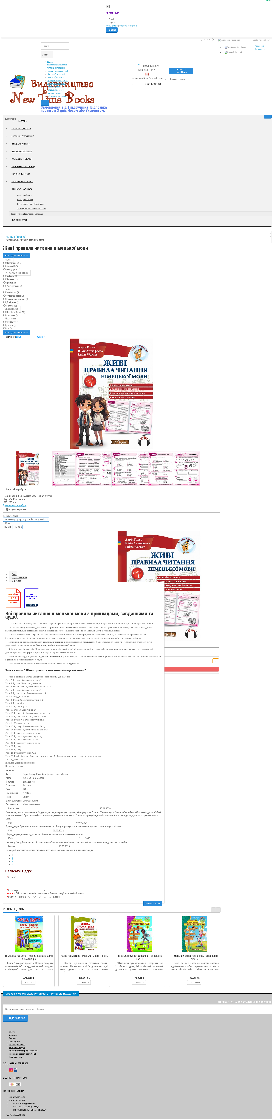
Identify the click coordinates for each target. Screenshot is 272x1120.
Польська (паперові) (55, 90)
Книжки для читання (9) (17, 299)
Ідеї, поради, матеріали (56, 96)
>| (12, 864)
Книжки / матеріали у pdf (57, 71)
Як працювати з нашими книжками (31, 208)
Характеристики (19, 577)
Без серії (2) (11, 305)
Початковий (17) (14, 263)
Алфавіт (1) (11, 276)
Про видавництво (17, 1044)
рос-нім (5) (11, 325)
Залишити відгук (152, 903)
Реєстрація (112, 25)
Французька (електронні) (57, 80)
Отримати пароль (128, 25)
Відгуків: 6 (41, 337)
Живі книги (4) (12, 292)
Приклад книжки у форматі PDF (22, 1054)
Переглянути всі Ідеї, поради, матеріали (27, 214)
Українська (241, 47)
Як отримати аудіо (17, 1047)
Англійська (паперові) (56, 68)
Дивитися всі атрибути (14, 505)
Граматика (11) (13, 282)
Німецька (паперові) (55, 77)
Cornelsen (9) (12, 315)
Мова (7, 523)
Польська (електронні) (56, 87)
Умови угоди (14, 1041)
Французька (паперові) (56, 84)
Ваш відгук (13, 890)
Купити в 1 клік (30, 951)
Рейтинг (12, 897)
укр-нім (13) (11, 322)
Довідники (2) (12, 302)
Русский (238, 52)
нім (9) (9, 328)
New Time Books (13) (15, 312)
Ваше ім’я (12, 877)
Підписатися (17, 1018)
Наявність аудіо (10, 516)
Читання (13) (12, 279)
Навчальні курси (54, 93)
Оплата (12, 1032)
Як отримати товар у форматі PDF (23, 1051)
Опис (14, 574)
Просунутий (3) (13, 269)
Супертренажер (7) (15, 296)
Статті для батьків (24, 195)
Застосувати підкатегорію (16, 256)
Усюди (49, 62)
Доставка (13, 1035)
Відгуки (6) (17, 580)
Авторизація (260, 49)
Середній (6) (12, 266)
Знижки (12, 1038)
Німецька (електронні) (56, 74)
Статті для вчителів (25, 200)
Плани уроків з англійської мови (30, 204)
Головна (22, 121)
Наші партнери (15, 1057)
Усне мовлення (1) (14, 286)
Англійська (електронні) (57, 65)
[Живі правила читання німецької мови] (112, 394)
